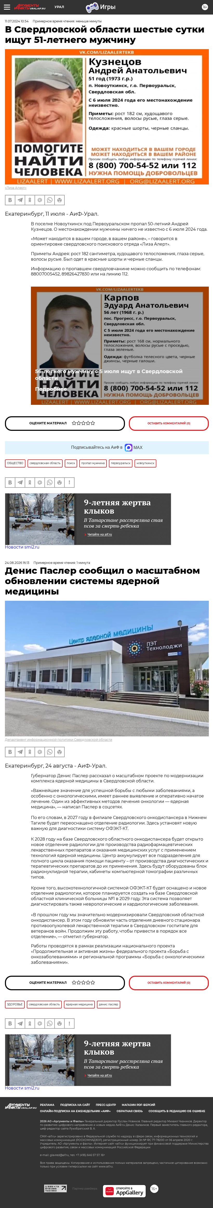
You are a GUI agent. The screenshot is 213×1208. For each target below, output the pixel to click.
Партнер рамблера (84, 1188)
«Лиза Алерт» (15, 188)
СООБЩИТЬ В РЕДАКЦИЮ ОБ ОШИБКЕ (177, 1111)
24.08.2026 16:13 (17, 563)
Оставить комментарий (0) (169, 423)
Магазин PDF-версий (138, 1105)
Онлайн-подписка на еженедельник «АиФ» (75, 1111)
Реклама (47, 1105)
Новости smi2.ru (22, 547)
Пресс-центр (106, 1105)
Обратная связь (130, 1111)
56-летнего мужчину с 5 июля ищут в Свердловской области (109, 374)
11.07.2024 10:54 (17, 21)
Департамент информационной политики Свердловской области (58, 740)
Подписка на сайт (75, 1105)
